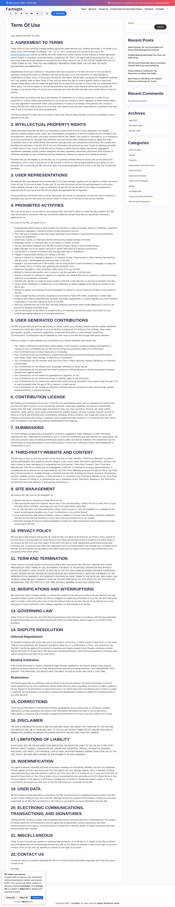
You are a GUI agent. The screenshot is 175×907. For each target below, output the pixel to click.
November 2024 (135, 125)
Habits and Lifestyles (137, 176)
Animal (132, 155)
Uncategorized (135, 191)
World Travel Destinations (139, 201)
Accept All (36, 897)
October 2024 (134, 131)
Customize (10, 897)
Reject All (24, 897)
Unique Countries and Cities (141, 196)
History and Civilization (138, 181)
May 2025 (133, 120)
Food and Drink (135, 170)
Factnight (14, 9)
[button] (39, 13)
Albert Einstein (135, 150)
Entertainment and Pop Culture (142, 165)
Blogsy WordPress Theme (108, 903)
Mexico (132, 186)
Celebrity (133, 160)
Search (131, 23)
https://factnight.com (20, 54)
